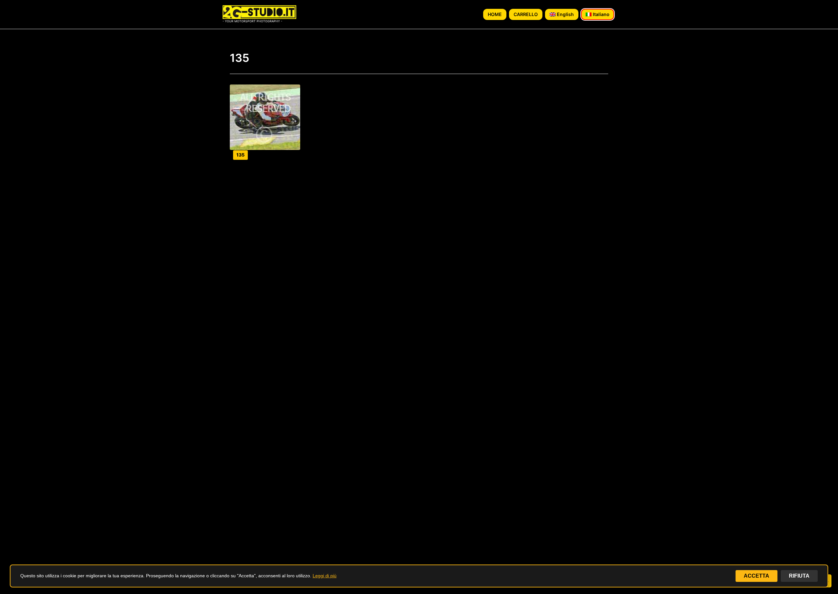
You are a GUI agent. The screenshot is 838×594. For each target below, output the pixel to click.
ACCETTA (756, 576)
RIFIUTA (799, 576)
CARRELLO (526, 14)
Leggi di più (325, 575)
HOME (495, 14)
